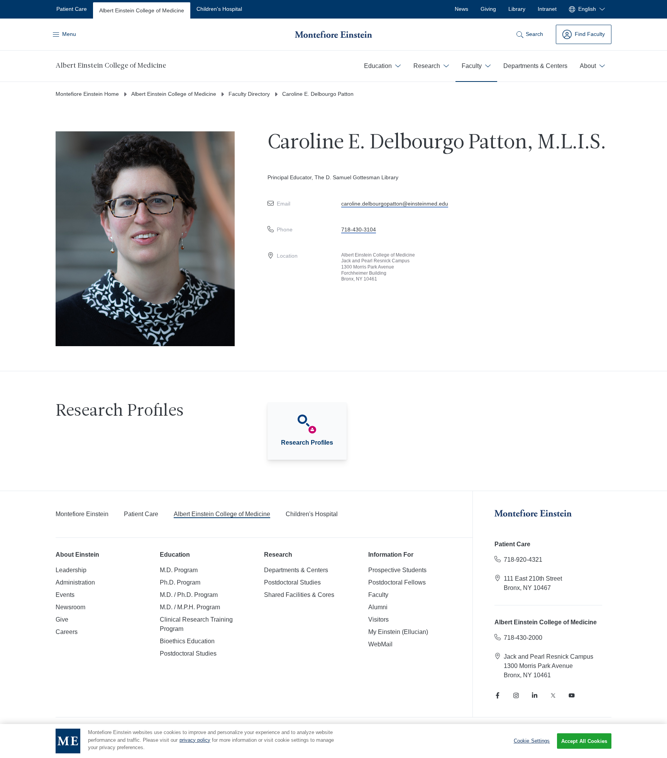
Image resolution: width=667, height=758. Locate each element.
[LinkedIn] (535, 695)
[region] (333, 741)
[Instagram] (516, 695)
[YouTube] (572, 695)
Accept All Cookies (584, 741)
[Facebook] (497, 695)
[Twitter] (553, 695)
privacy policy (194, 740)
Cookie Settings (532, 741)
